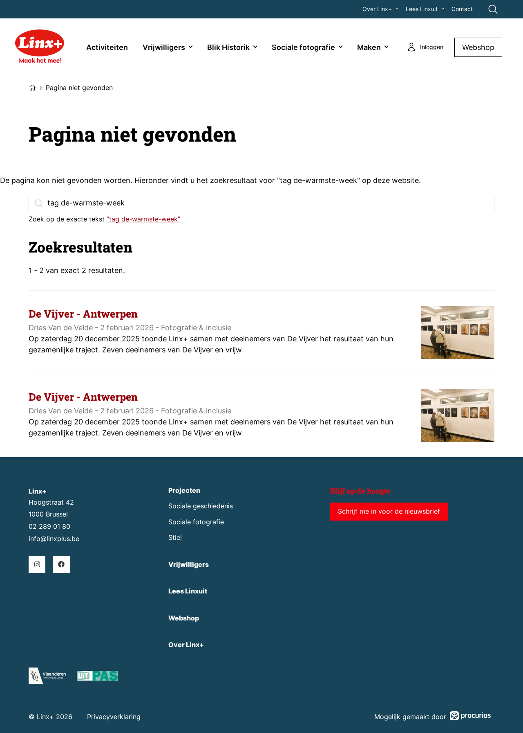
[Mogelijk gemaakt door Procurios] (470, 717)
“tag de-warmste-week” (143, 219)
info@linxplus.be (54, 539)
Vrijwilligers (164, 47)
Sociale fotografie (303, 47)
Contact (462, 9)
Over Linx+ (377, 9)
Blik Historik (228, 47)
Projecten (184, 490)
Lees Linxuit (422, 9)
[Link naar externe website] (97, 677)
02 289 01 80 (49, 526)
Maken (369, 47)
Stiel (175, 537)
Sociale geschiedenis (200, 506)
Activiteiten (107, 47)
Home (32, 86)
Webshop (478, 47)
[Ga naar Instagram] (37, 564)
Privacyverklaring (114, 717)
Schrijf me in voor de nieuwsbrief (389, 511)
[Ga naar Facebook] (61, 564)
